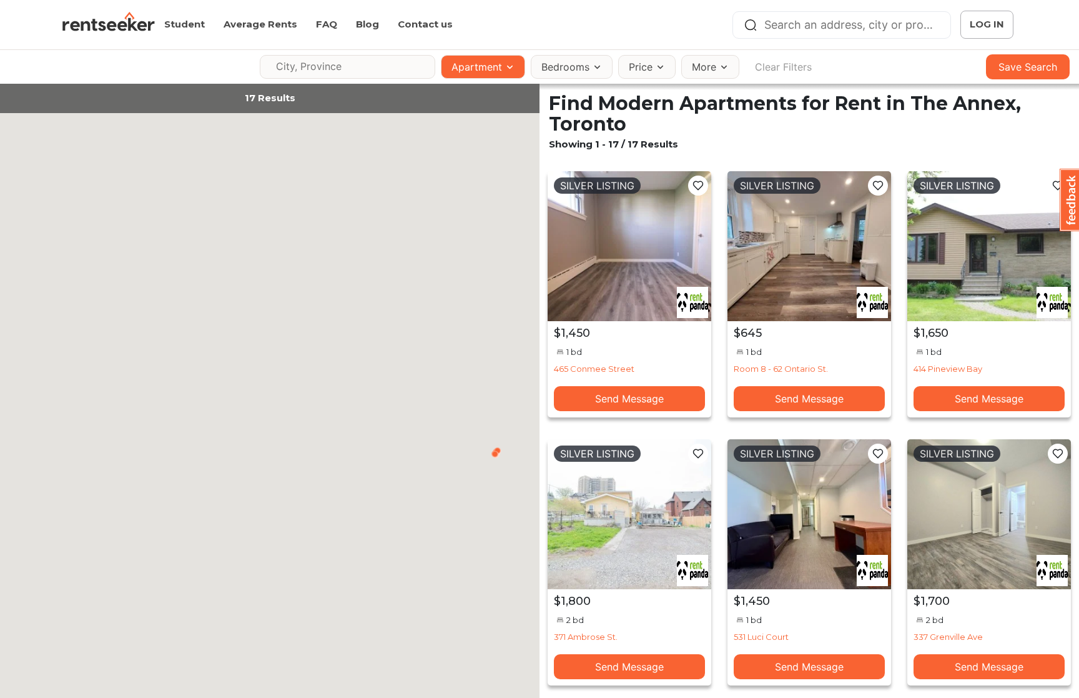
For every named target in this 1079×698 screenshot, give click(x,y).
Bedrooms (565, 67)
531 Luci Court (761, 637)
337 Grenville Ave (948, 637)
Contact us (425, 24)
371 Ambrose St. (586, 637)
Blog (367, 24)
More (704, 67)
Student (184, 24)
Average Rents (260, 24)
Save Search (1027, 67)
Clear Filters (783, 67)
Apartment (476, 67)
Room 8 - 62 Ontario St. (781, 369)
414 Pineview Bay (948, 369)
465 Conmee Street (594, 369)
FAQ (326, 24)
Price (641, 67)
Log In (987, 24)
